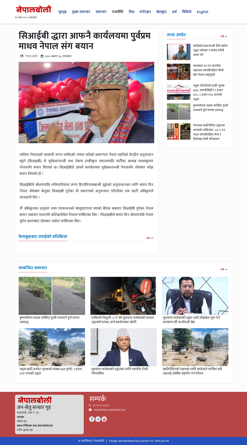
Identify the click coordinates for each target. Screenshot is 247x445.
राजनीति (117, 12)
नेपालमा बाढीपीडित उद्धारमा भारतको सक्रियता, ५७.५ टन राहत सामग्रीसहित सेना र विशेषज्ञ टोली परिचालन (209, 132)
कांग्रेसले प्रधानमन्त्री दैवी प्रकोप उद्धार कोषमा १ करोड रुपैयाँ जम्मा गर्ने (210, 50)
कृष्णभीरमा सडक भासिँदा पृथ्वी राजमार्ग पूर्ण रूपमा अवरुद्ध (210, 108)
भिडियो (186, 12)
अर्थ (174, 12)
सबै (148, 238)
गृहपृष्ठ (62, 12)
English (202, 12)
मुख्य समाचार (81, 12)
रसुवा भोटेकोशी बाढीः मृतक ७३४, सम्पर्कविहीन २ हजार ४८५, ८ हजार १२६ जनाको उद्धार (209, 92)
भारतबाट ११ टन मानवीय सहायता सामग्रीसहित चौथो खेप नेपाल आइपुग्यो (208, 70)
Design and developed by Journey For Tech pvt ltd (139, 440)
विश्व (131, 12)
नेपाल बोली (31, 56)
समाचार (101, 12)
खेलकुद (161, 12)
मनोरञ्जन (145, 12)
